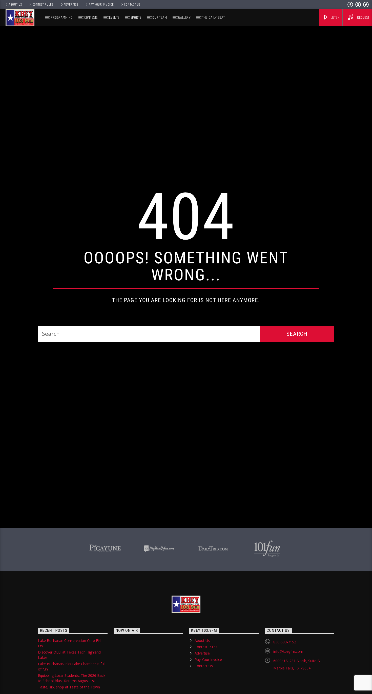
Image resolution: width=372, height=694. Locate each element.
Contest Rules (42, 4)
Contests (91, 17)
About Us (15, 4)
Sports (136, 17)
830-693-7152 (284, 671)
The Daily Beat (213, 17)
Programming (62, 17)
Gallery (184, 17)
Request (362, 17)
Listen (334, 17)
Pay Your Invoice (101, 4)
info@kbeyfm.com (288, 681)
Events (114, 17)
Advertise (71, 4)
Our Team (159, 17)
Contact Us (132, 4)
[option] (105, 577)
